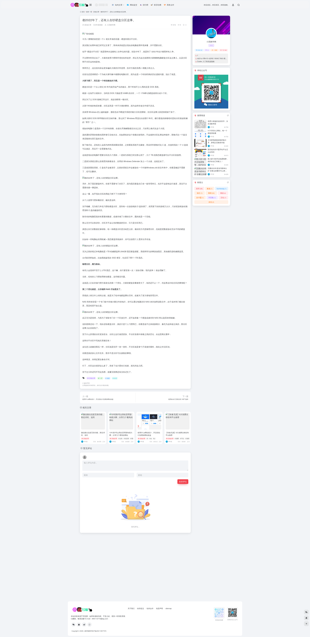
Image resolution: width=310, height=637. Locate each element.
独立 (199, 193)
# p (154, 438)
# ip (151, 438)
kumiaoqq (221, 188)
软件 (199, 188)
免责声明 (159, 608)
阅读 (223, 193)
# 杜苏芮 (126, 438)
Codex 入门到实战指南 (205, 61)
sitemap (169, 608)
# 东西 (107, 378)
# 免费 (177, 438)
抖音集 (212, 197)
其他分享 (96, 12)
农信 (211, 202)
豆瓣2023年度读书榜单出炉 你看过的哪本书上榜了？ (217, 171)
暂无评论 (87, 448)
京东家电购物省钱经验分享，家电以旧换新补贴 (217, 141)
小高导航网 (87, 631)
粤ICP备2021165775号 (98, 631)
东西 (138, 68)
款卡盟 (200, 197)
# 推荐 (187, 438)
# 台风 (120, 438)
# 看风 (132, 438)
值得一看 (89, 12)
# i (147, 438)
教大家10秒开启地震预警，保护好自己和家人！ (218, 160)
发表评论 (183, 481)
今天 (84, 39)
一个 (102, 39)
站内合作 (150, 608)
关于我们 (131, 608)
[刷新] (228, 115)
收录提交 (140, 608)
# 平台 (182, 438)
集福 (209, 188)
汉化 (223, 197)
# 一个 (100, 378)
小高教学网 (110, 25)
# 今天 (115, 378)
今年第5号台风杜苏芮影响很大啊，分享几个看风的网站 (120, 433)
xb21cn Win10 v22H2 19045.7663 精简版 (213, 58)
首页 (83, 12)
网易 (211, 193)
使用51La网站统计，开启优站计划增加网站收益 (149, 433)
